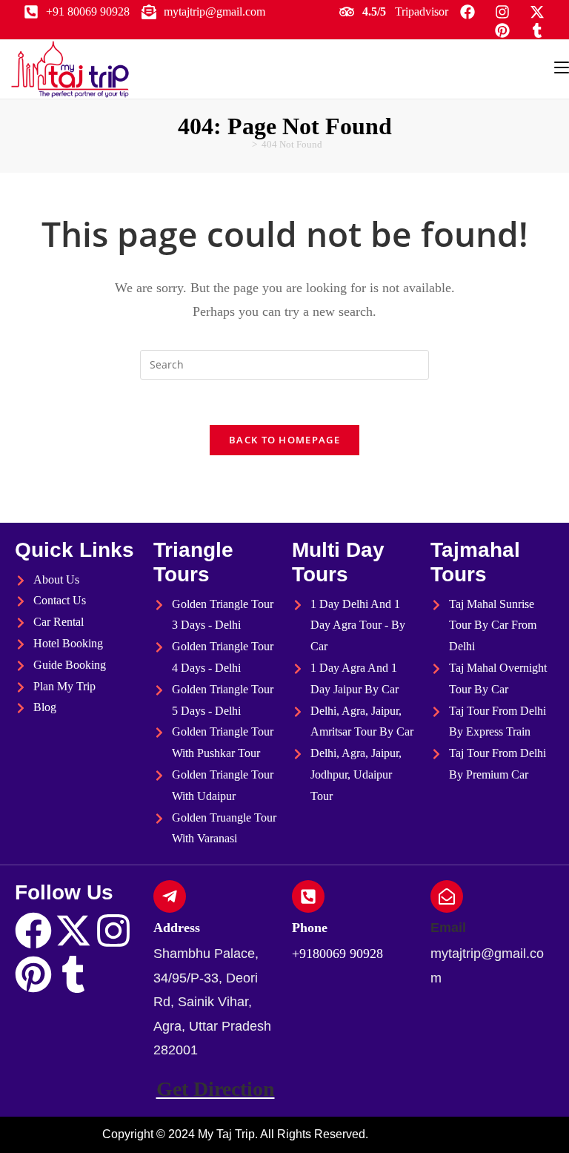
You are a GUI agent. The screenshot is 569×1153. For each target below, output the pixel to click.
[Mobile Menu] (561, 67)
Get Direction (215, 1088)
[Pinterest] (33, 974)
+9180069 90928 (337, 953)
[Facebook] (33, 930)
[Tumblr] (73, 974)
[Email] (446, 896)
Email (448, 927)
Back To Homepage (284, 439)
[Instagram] (113, 930)
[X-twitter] (73, 930)
